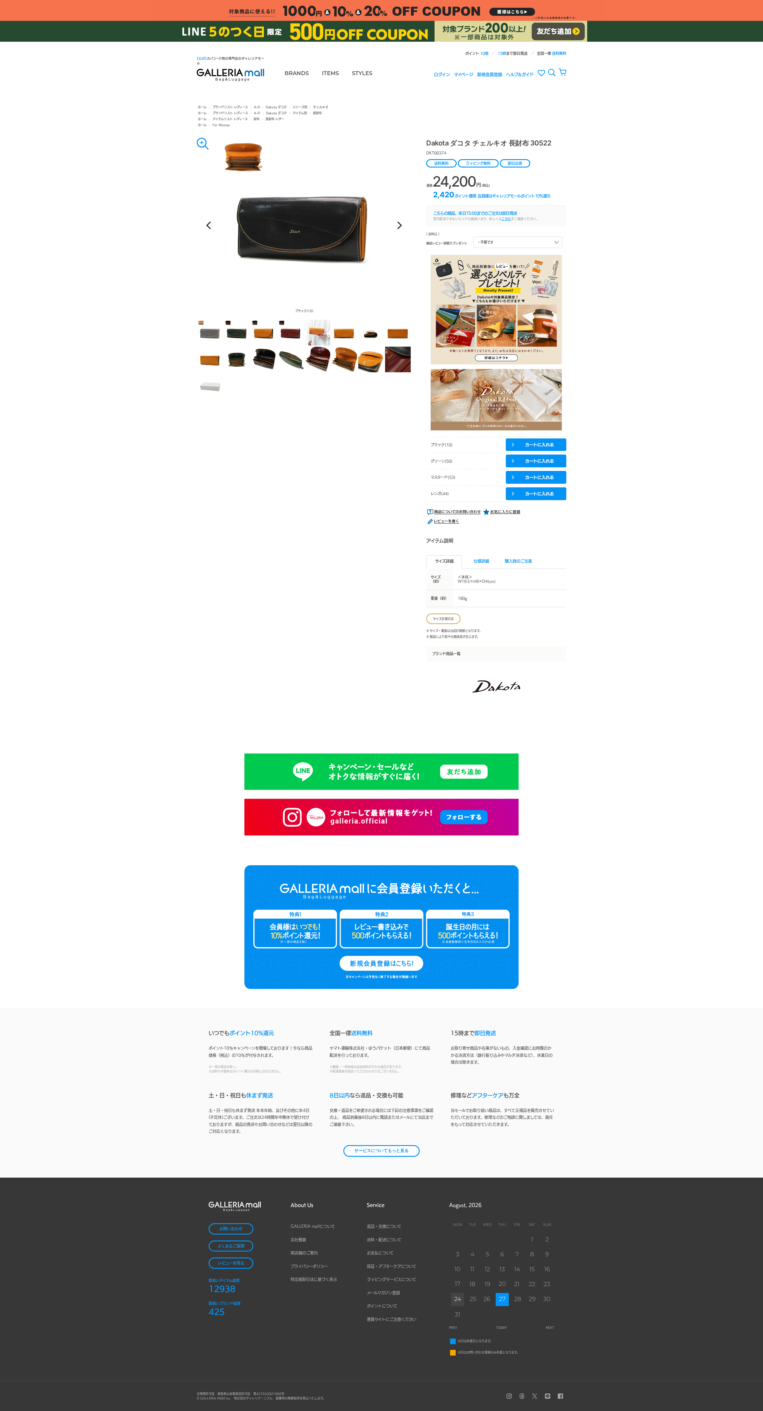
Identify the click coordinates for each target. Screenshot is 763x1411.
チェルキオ (320, 107)
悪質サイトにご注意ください (391, 1319)
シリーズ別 (300, 107)
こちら (506, 218)
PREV (453, 1327)
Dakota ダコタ (276, 107)
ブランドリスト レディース (230, 107)
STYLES (362, 74)
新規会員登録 (489, 74)
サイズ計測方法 (443, 618)
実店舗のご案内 (304, 1253)
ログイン (442, 74)
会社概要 (298, 1240)
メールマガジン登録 (383, 1293)
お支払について (380, 1253)
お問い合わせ (231, 1229)
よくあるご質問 (231, 1246)
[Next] (398, 225)
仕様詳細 (481, 561)
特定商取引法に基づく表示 (314, 1279)
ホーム (202, 107)
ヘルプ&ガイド (520, 74)
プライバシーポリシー (309, 1266)
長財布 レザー (275, 118)
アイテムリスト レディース (230, 118)
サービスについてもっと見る (381, 1151)
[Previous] (209, 225)
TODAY (501, 1327)
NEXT (550, 1327)
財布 (257, 118)
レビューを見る (231, 1263)
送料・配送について (384, 1240)
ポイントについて (382, 1306)
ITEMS (330, 74)
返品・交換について (384, 1226)
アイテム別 (300, 112)
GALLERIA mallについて (313, 1226)
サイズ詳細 (444, 561)
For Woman (221, 124)
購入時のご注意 (518, 561)
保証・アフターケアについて (391, 1266)
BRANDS (297, 74)
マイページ (463, 74)
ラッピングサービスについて (391, 1279)
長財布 (317, 112)
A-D (257, 107)
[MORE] (203, 144)
